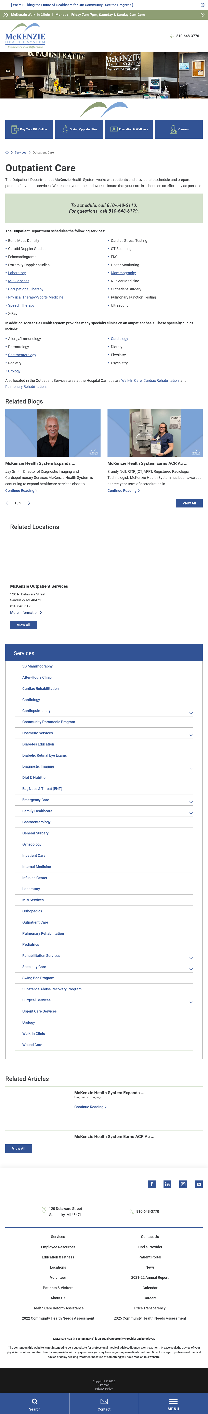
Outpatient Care (35, 922)
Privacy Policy (104, 1388)
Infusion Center (34, 878)
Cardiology (119, 338)
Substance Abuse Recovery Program (52, 989)
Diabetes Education (38, 744)
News (150, 1267)
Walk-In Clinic (33, 1033)
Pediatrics (30, 944)
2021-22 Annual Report (150, 1277)
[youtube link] (199, 1184)
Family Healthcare (37, 811)
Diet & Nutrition (35, 777)
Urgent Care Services (39, 1011)
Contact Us (150, 1236)
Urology (14, 371)
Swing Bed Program (38, 978)
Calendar (150, 1288)
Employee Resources (58, 1247)
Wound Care (32, 1045)
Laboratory (17, 273)
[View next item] (29, 503)
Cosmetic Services (37, 733)
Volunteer (58, 1277)
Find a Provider (150, 1247)
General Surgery (35, 833)
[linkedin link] (167, 1184)
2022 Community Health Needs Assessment (58, 1318)
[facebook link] (151, 1184)
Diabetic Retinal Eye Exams (44, 755)
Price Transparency (150, 1308)
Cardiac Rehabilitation (161, 380)
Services (20, 152)
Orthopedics (32, 911)
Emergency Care (35, 800)
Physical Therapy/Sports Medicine (35, 297)
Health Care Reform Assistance (58, 1308)
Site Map (104, 1385)
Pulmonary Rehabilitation (25, 386)
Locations (58, 1267)
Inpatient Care (34, 855)
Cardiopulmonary (36, 711)
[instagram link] (183, 1184)
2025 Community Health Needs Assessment (150, 1318)
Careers (150, 1298)
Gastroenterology (22, 355)
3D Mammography (37, 666)
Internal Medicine (36, 866)
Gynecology (31, 844)
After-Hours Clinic (37, 677)
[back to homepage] (7, 152)
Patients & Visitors (58, 1288)
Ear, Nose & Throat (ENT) (42, 789)
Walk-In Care (131, 380)
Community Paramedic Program (48, 722)
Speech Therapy (21, 305)
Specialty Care (34, 967)
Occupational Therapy (25, 289)
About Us (58, 1298)
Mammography (123, 273)
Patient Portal (150, 1257)
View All (189, 503)
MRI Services (18, 281)
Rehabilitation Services (41, 955)
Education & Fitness (58, 1257)
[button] (191, 713)
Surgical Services (36, 1000)
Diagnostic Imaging (38, 766)
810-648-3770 (187, 36)
